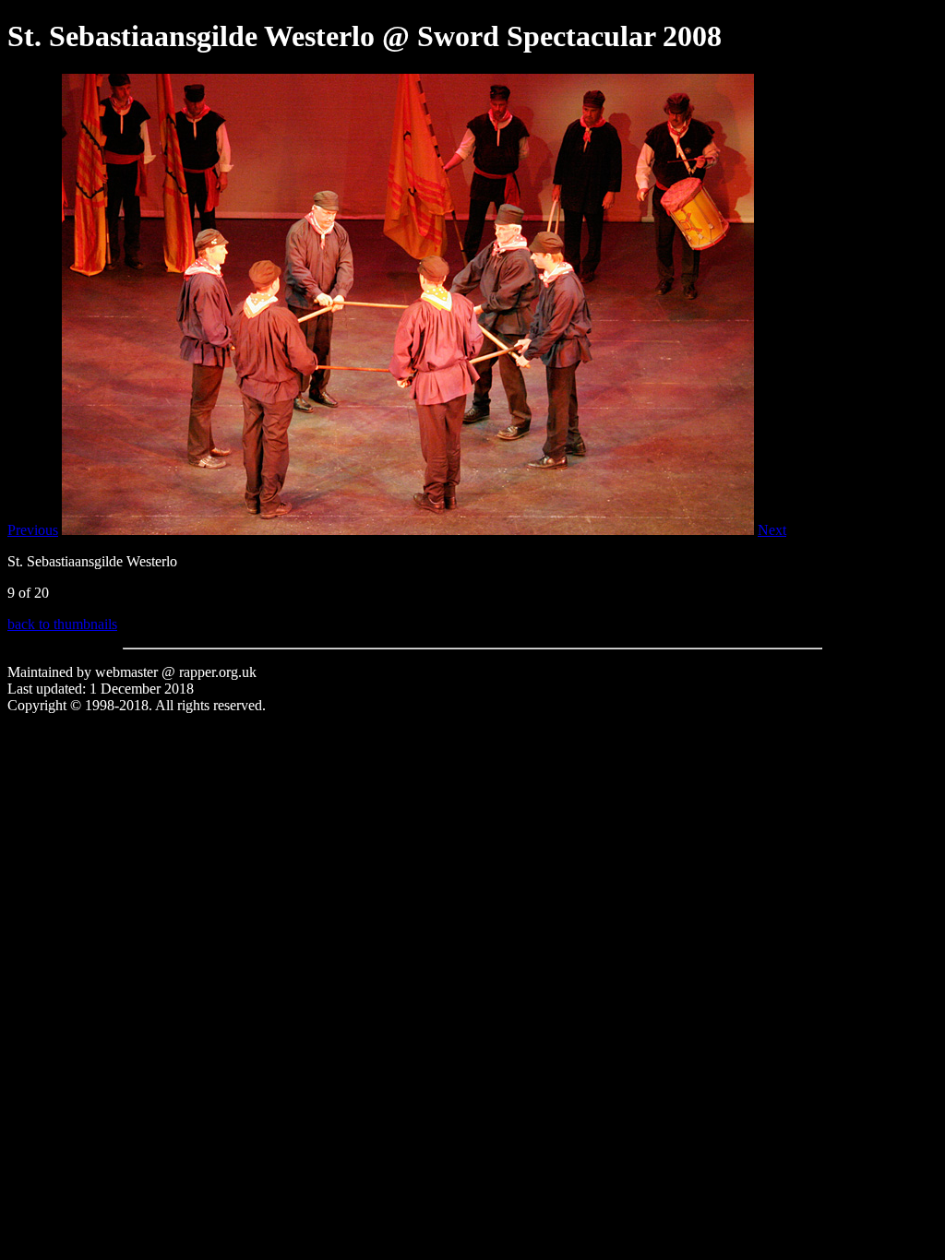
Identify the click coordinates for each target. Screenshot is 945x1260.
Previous (32, 530)
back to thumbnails (62, 624)
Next (772, 530)
